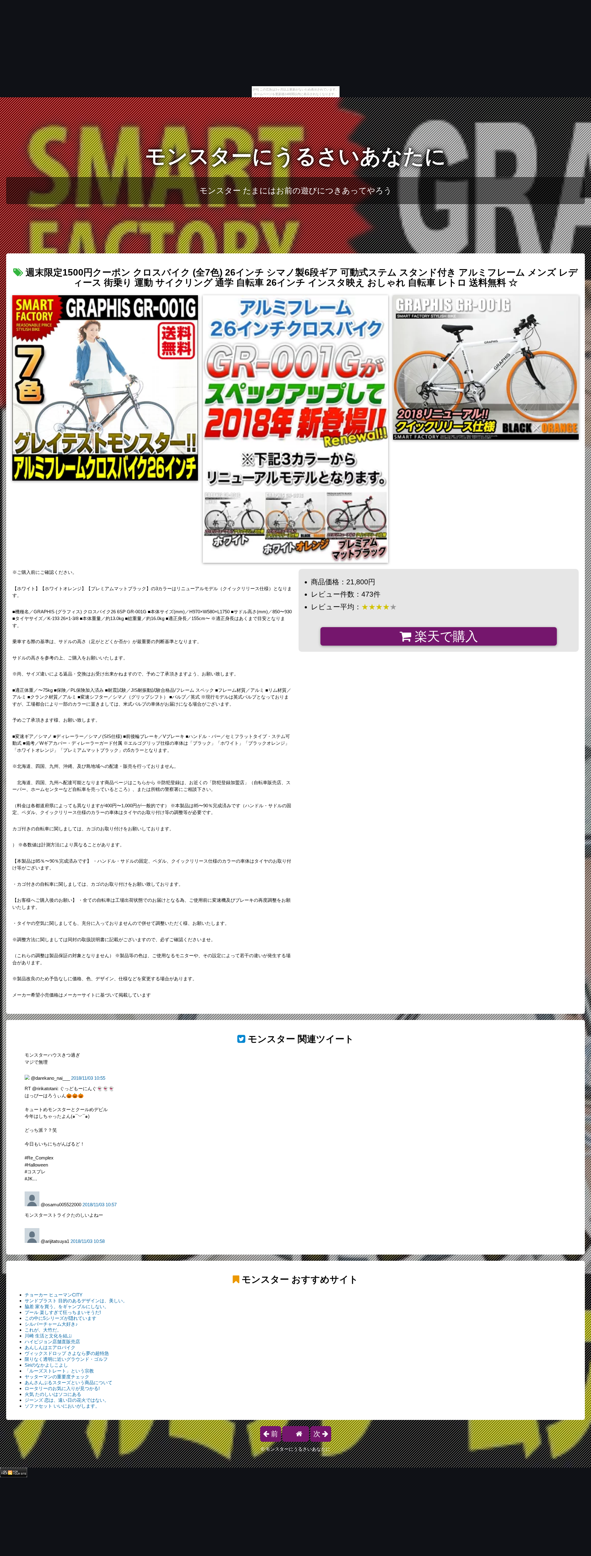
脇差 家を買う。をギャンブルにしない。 (67, 1306)
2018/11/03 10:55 (88, 1078)
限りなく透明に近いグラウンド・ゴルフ (66, 1359)
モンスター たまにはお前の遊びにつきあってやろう (295, 190)
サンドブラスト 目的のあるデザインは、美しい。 (76, 1300)
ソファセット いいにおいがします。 (62, 1406)
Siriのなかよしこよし (46, 1365)
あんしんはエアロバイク (50, 1347)
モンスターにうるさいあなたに (295, 156)
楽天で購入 (444, 636)
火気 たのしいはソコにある (53, 1394)
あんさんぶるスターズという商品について (68, 1382)
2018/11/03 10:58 (87, 1241)
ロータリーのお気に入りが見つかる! (62, 1388)
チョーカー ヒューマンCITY (53, 1294)
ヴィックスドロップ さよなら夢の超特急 (67, 1353)
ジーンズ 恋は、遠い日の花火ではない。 (67, 1400)
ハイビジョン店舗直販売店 (52, 1341)
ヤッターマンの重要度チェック (57, 1376)
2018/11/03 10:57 (99, 1204)
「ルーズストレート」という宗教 (59, 1370)
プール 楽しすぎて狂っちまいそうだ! (63, 1312)
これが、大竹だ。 (43, 1329)
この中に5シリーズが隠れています (60, 1318)
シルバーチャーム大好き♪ (51, 1324)
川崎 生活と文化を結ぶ (48, 1335)
